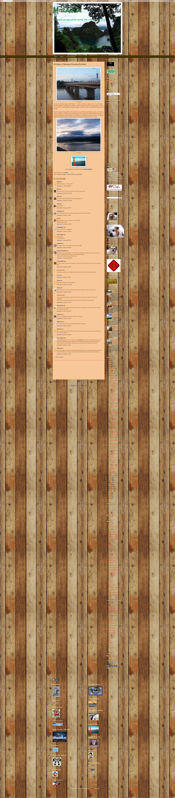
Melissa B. (59, 321)
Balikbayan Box (110, 630)
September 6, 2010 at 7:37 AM (64, 277)
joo (57, 218)
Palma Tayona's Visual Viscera (114, 587)
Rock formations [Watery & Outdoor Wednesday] (113, 455)
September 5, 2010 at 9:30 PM (64, 247)
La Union (68, 174)
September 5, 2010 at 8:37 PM (64, 240)
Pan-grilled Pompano (112, 472)
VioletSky (59, 243)
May (111, 482)
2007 (109, 498)
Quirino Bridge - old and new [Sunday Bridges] (114, 424)
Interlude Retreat (111, 623)
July (111, 477)
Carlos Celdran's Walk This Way (114, 613)
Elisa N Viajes (60, 234)
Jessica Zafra (110, 603)
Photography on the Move (113, 570)
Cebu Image (109, 544)
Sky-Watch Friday (111, 560)
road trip (73, 174)
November (112, 370)
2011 (109, 364)
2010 (109, 366)
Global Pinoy (110, 618)
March (111, 486)
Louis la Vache (60, 338)
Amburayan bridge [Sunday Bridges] (114, 444)
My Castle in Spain (111, 546)
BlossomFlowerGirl (61, 250)
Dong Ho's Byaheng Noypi (113, 565)
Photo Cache (60, 305)
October (112, 373)
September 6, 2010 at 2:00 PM (64, 311)
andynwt (92, 788)
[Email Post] (71, 172)
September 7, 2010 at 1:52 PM (64, 354)
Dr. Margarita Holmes (112, 608)
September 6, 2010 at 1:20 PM (64, 292)
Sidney (58, 181)
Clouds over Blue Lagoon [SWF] (114, 431)
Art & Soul (109, 541)
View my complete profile (113, 82)
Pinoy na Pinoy (110, 534)
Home (55, 56)
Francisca (59, 314)
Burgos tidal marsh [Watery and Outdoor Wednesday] (114, 414)
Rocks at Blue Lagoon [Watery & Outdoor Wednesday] (114, 384)
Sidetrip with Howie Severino (113, 615)
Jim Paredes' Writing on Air (113, 594)
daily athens (59, 275)
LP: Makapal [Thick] (114, 410)
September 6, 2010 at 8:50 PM (64, 325)
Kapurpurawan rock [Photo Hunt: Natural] (114, 399)
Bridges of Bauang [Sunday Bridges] (70, 64)
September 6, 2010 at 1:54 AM (64, 267)
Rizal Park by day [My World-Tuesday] (114, 390)
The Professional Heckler (113, 526)
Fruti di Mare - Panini (113, 377)
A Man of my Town (111, 575)
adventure (59, 174)
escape (58, 280)
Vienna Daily (110, 580)
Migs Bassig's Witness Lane (113, 592)
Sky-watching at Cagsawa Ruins (116, 315)
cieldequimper (60, 227)
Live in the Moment (71, 56)
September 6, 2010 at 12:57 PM (64, 284)
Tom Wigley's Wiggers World (113, 567)
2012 (109, 362)
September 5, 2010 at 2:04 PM (64, 208)
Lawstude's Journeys (112, 572)
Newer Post (57, 381)
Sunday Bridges (78, 174)
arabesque (59, 211)
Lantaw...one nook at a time (113, 531)
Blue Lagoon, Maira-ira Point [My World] (114, 419)
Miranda (67, 10)
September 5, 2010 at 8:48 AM (64, 186)
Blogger (101, 788)
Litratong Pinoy (110, 562)
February (112, 488)
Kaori (58, 196)
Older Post (100, 381)
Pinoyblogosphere (111, 647)
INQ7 (108, 640)
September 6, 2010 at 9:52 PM (64, 334)
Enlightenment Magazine (113, 625)
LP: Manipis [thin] (114, 380)
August (111, 475)
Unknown (59, 329)
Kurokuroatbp (110, 577)
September (112, 375)
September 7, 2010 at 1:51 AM (64, 345)
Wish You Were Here (111, 590)
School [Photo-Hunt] (113, 428)
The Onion (109, 645)
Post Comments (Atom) (81, 385)
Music (108, 516)
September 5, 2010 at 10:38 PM (64, 258)
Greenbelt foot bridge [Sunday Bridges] (114, 395)
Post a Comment (59, 357)
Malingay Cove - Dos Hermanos (114, 437)
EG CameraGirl (60, 261)
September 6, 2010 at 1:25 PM (64, 302)
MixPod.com (118, 516)
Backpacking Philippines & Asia (114, 539)
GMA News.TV (110, 637)
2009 (109, 493)
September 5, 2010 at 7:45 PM (64, 231)
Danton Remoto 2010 (112, 529)
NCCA (108, 635)
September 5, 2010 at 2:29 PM (64, 215)
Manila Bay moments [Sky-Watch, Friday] (116, 328)
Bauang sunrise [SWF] (113, 468)
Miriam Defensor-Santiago (113, 610)
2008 (109, 496)
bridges (64, 174)
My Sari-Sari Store (111, 585)
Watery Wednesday (111, 549)
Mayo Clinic (109, 642)
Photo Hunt (109, 524)
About (61, 56)
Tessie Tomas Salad (114, 434)
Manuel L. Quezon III (112, 605)
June (111, 480)
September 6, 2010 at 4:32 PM (64, 318)
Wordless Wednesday (112, 557)
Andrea (58, 287)
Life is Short (110, 582)
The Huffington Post (111, 536)
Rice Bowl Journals (111, 632)
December (112, 368)
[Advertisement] (78, 369)
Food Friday (110, 551)
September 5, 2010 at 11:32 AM (64, 193)
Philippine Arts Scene (112, 620)
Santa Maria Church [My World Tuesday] (114, 461)
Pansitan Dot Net (111, 627)
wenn (58, 203)
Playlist (111, 516)
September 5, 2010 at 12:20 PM (64, 200)
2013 (109, 360)
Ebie (58, 189)
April (111, 484)
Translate (117, 95)
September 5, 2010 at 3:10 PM (64, 224)
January (112, 491)
